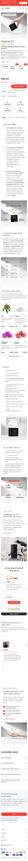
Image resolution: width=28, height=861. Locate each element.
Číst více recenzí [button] (14, 602)
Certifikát (11, 326)
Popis (3, 117)
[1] (12, 163)
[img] (9, 576)
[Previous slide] (2, 588)
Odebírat (14, 814)
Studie (2, 326)
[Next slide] (26, 588)
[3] (12, 195)
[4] (14, 195)
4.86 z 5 (18, 608)
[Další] (5, 636)
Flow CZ (7, 857)
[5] (15, 195)
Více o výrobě (7, 533)
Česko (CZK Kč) (7, 845)
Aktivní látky (10, 117)
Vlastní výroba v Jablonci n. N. (9, 14)
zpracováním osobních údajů (9, 819)
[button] (4, 44)
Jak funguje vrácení (8, 719)
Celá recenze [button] (8, 597)
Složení (18, 117)
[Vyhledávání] (20, 8)
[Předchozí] (2, 636)
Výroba (24, 117)
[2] (12, 166)
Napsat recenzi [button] (14, 613)
